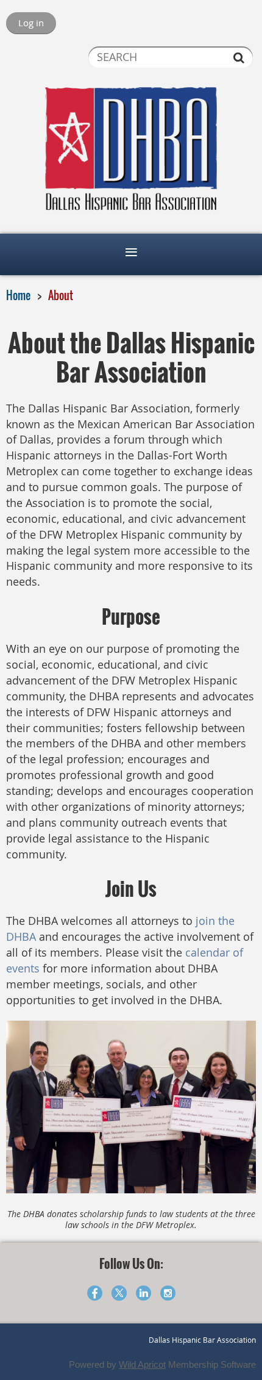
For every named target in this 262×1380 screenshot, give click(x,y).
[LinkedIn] (143, 1293)
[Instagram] (167, 1293)
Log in (31, 22)
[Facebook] (94, 1293)
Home (18, 295)
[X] (119, 1293)
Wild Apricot (142, 1364)
